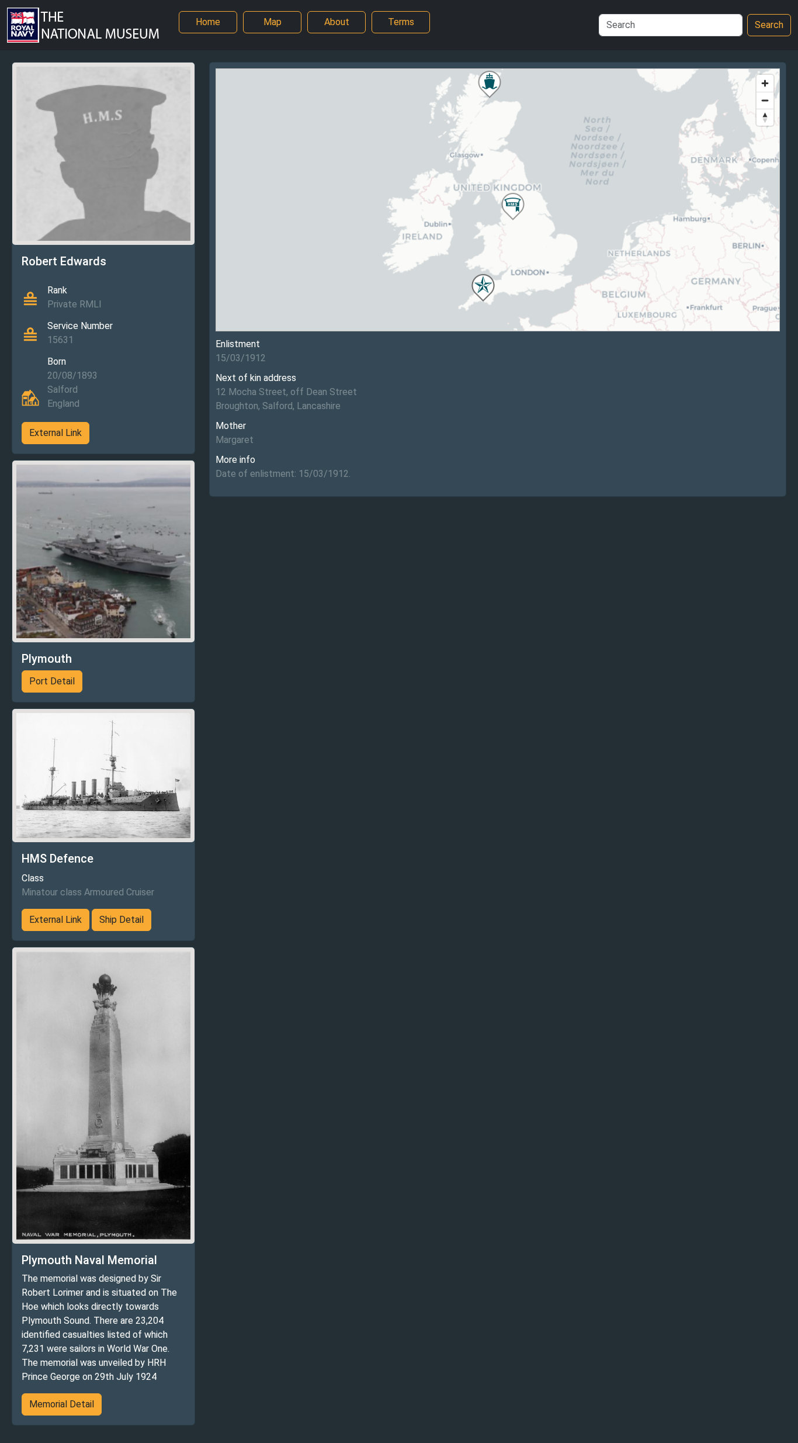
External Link (55, 432)
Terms (401, 21)
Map (272, 21)
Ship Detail (121, 919)
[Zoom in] (765, 83)
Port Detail (52, 681)
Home (208, 21)
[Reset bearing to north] (765, 117)
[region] (498, 200)
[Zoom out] (765, 100)
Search (769, 24)
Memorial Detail (61, 1404)
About (336, 21)
